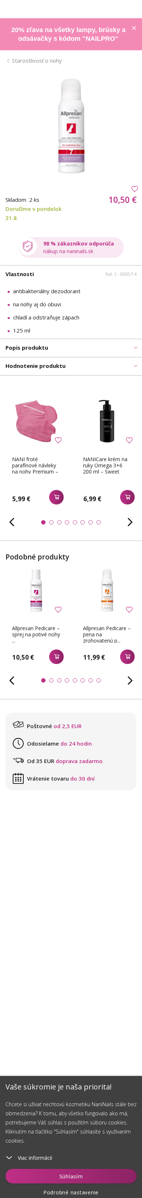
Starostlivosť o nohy (37, 60)
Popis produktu (26, 347)
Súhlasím (71, 1176)
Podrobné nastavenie (71, 1192)
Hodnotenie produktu (35, 365)
